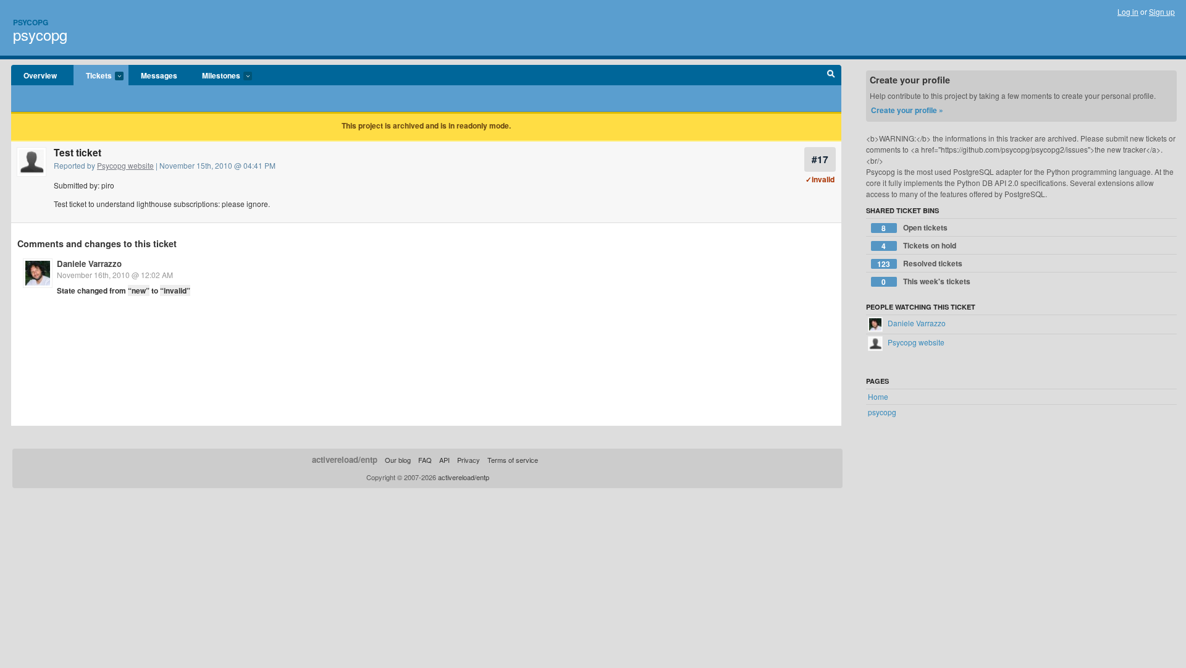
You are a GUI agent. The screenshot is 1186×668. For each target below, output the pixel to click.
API (444, 460)
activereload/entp (344, 459)
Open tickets (914, 228)
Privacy (468, 460)
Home (878, 396)
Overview (40, 75)
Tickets (93, 76)
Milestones (215, 76)
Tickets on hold (918, 246)
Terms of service (512, 460)
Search (831, 75)
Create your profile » (907, 110)
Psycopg (30, 22)
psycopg (40, 34)
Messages (159, 75)
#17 (820, 159)
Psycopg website (125, 165)
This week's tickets (925, 281)
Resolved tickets (919, 263)
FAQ (425, 460)
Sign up (1162, 11)
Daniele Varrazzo (89, 263)
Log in (1127, 11)
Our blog (398, 460)
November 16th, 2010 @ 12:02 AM (115, 274)
